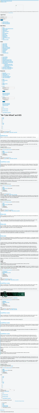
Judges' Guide (4, 44)
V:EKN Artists (4, 74)
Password (2, 17)
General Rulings (5, 49)
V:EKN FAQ (4, 30)
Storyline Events (5, 63)
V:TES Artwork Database (6, 76)
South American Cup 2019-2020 (7, 62)
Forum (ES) (4, 34)
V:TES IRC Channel (5, 75)
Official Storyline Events (8, 64)
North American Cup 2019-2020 (7, 61)
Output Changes (5, 46)
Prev (3, 118)
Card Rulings (4, 50)
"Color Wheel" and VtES (13, 132)
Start (3, 117)
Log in (4, 91)
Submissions (4, 36)
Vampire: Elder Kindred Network (7, 28)
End (3, 124)
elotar (10, 131)
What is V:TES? (5, 29)
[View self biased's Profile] (5, 302)
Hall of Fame (4, 58)
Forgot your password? (6, 23)
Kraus (8, 391)
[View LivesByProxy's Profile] (6, 272)
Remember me (6, 89)
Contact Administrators (6, 37)
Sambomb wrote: (4, 135)
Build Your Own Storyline (8, 65)
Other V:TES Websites (6, 77)
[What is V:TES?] (3, 1)
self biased (5, 279)
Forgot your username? (6, 22)
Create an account (5, 21)
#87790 (7, 193)
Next (3, 123)
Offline (3, 153)
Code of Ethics (4, 43)
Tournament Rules (5, 52)
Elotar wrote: (3, 214)
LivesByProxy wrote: (5, 161)
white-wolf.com (11, 12)
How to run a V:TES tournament (7, 67)
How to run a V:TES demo (6, 68)
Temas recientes (5, 80)
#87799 (13, 308)
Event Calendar (4, 56)
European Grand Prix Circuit (7, 60)
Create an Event (5, 57)
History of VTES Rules (6, 47)
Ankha (5, 391)
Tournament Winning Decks (6, 59)
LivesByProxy (6, 210)
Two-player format (5, 39)
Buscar (3, 81)
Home (3, 27)
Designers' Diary (5, 35)
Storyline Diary (6, 66)
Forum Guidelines (5, 33)
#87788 (7, 131)
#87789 (7, 157)
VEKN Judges (4, 45)
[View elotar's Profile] (5, 152)
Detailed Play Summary (6, 48)
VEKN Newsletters (5, 31)
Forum (3, 32)
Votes (3, 38)
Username (2, 16)
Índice (3, 79)
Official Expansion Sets (6, 73)
